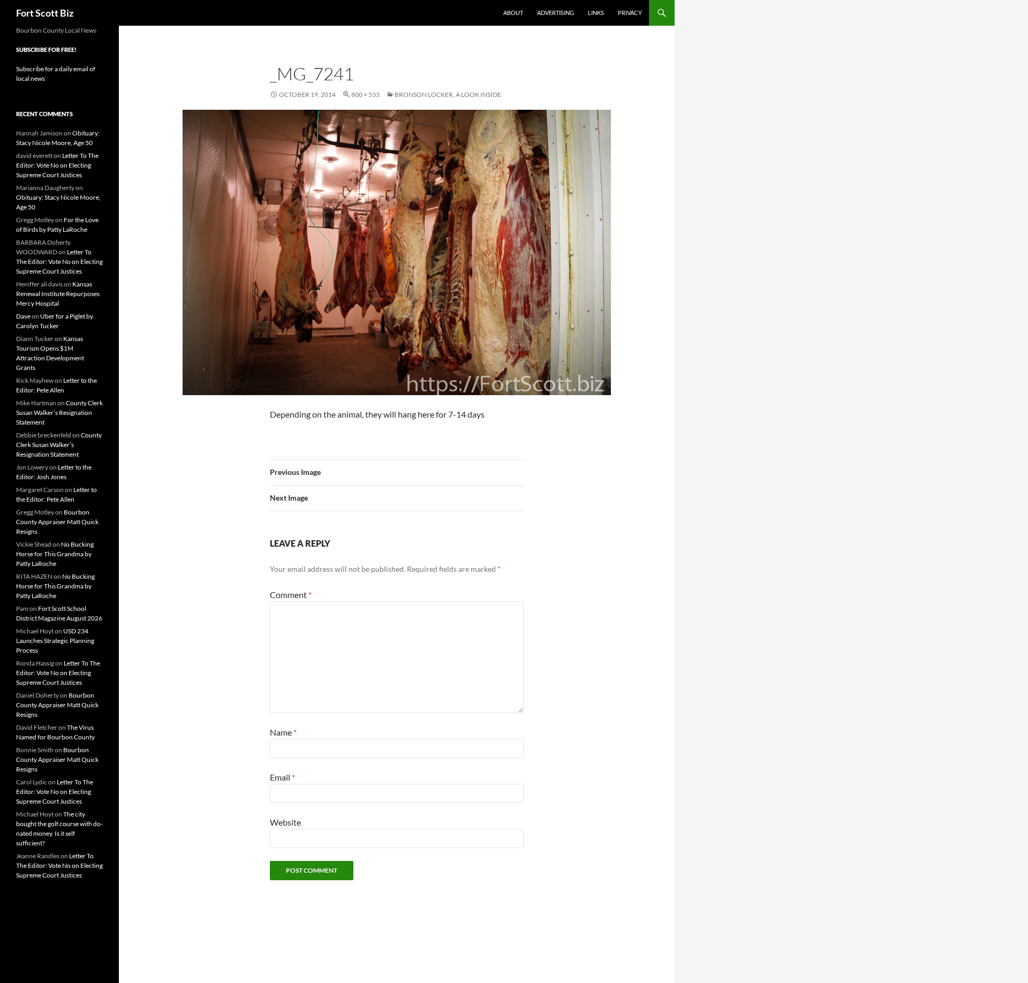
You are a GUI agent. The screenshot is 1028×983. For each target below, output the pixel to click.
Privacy (630, 12)
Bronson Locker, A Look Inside (448, 94)
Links (596, 12)
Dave (23, 316)
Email (282, 777)
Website (285, 822)
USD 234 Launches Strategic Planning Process (55, 640)
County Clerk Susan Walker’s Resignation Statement (59, 412)
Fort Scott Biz (44, 13)
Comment (291, 594)
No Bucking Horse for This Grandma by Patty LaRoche (55, 554)
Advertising (555, 12)
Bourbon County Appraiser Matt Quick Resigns (57, 521)
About (513, 12)
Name (283, 732)
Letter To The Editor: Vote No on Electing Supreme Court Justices (57, 165)
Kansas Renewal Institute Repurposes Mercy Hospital (58, 293)
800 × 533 (365, 94)
